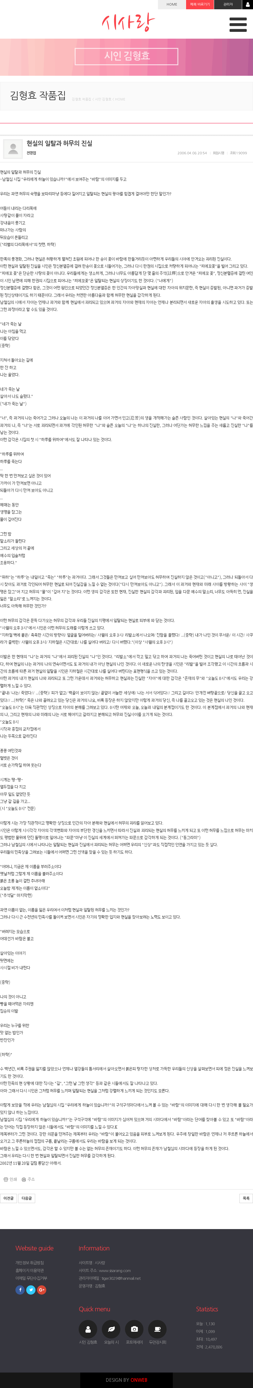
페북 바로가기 (200, 4)
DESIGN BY (126, 1380)
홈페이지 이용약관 (29, 1271)
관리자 (228, 4)
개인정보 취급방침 (29, 1263)
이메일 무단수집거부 (31, 1278)
